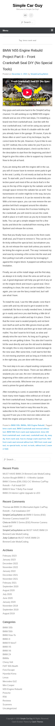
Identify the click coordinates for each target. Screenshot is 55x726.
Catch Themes (37, 722)
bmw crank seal (9, 428)
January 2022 (9, 571)
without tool (40, 445)
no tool (24, 445)
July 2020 (7, 594)
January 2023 (9, 560)
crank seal (25, 435)
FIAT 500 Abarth (10, 666)
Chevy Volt (8, 662)
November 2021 (10, 579)
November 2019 (10, 606)
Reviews (7, 701)
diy (46, 435)
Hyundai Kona (9, 674)
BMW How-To (9, 635)
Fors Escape (9, 670)
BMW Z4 (7, 654)
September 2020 (10, 586)
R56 (5, 697)
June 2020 (8, 598)
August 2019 (9, 613)
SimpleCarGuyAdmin (39, 74)
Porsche (7, 693)
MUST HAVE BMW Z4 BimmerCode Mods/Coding (26, 474)
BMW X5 (7, 647)
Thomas (6, 507)
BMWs (23, 425)
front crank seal (12, 439)
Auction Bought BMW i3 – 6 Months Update (23, 478)
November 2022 (10, 567)
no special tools (13, 445)
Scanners (7, 704)
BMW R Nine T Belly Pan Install (18, 489)
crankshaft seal (37, 435)
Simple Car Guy (27, 5)
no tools (31, 445)
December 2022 (10, 563)
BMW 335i (15, 425)
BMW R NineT (9, 643)
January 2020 (9, 602)
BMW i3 (6, 639)
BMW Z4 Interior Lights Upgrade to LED (21, 493)
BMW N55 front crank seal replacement (23, 432)
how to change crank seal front (33, 439)
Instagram (31, 15)
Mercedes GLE (10, 681)
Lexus (5, 677)
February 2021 (10, 583)
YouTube (25, 15)
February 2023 (10, 556)
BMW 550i (8, 631)
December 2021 (10, 575)
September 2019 (10, 609)
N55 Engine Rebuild (35, 425)
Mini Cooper (8, 685)
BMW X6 (7, 651)
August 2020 (9, 590)
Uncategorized (10, 708)
